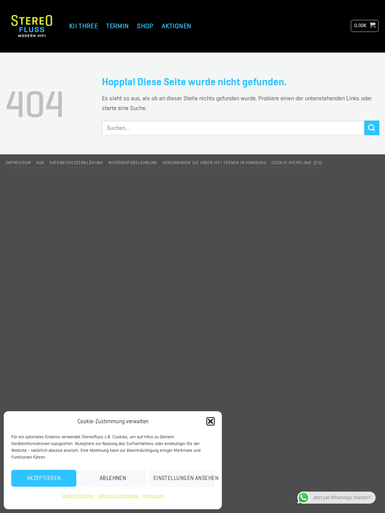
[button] (210, 421)
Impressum (153, 496)
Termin (117, 25)
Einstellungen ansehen (183, 478)
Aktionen (176, 25)
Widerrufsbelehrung (133, 163)
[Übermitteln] (371, 128)
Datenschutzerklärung (118, 496)
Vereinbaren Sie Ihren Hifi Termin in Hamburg (214, 163)
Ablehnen (113, 478)
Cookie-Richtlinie (78, 496)
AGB (40, 163)
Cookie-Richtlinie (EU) (296, 163)
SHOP (145, 25)
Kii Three (83, 25)
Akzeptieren (44, 478)
